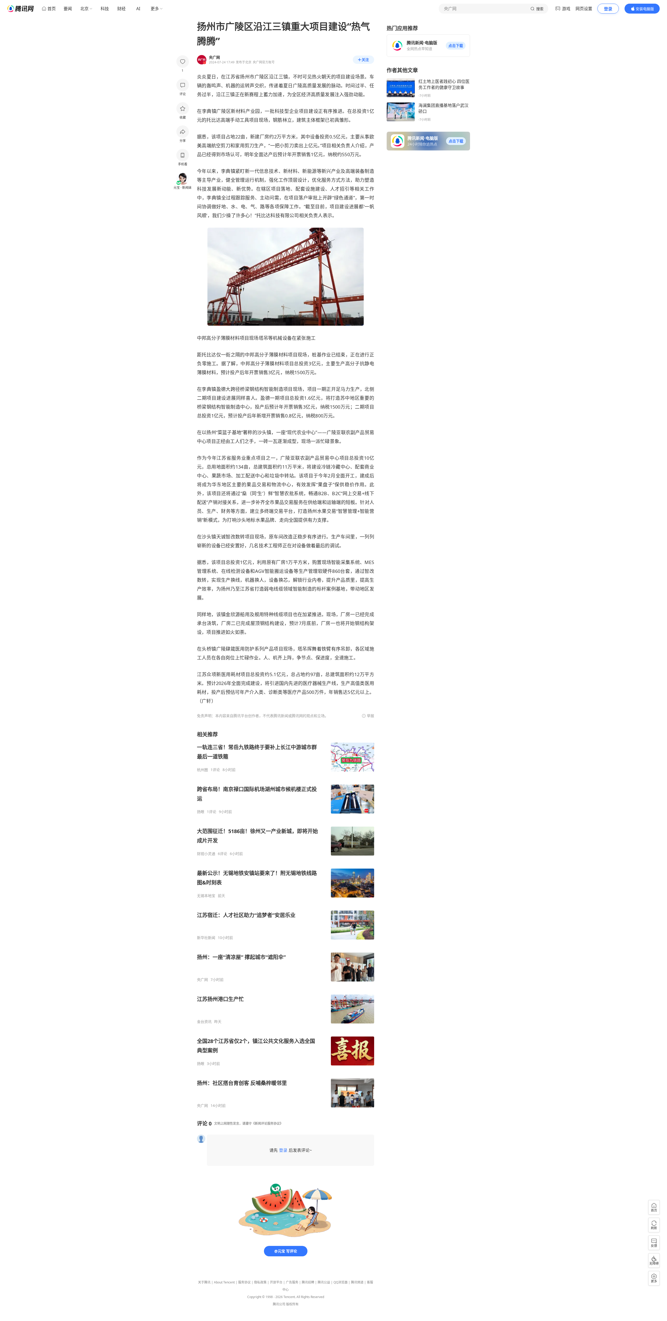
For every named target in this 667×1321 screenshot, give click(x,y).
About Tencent (224, 1282)
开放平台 (276, 1282)
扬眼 (200, 812)
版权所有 (292, 1304)
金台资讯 (204, 1021)
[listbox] (285, 919)
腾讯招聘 (308, 1282)
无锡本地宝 (206, 896)
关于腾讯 (204, 1282)
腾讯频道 (357, 1282)
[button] (456, 46)
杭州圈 (202, 770)
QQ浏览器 (341, 1282)
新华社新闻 (206, 938)
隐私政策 (260, 1282)
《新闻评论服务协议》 (267, 1123)
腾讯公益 (324, 1282)
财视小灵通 (206, 854)
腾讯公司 (279, 1304)
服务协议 (244, 1282)
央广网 (202, 979)
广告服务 (292, 1282)
